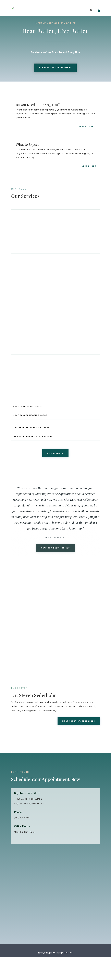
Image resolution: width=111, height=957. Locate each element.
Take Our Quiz (87, 126)
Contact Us (25, 604)
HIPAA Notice (55, 953)
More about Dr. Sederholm (78, 721)
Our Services (55, 453)
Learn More (89, 166)
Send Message (81, 918)
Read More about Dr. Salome (33, 732)
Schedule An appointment (55, 68)
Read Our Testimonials (55, 548)
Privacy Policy (43, 953)
